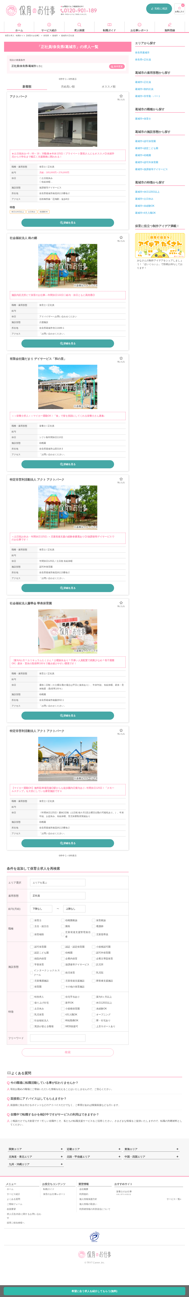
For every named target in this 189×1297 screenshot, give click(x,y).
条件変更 (118, 66)
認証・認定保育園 (75, 946)
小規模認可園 (103, 946)
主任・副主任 (41, 926)
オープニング (103, 1014)
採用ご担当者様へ (16, 1222)
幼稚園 (69, 952)
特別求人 (39, 996)
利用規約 (83, 1194)
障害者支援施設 (104, 980)
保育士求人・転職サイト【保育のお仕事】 (22, 36)
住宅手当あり (72, 996)
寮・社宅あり (103, 1020)
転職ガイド (48, 1189)
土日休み (39, 1008)
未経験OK (101, 1008)
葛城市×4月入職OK (145, 212)
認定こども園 (41, 952)
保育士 (38, 920)
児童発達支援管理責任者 (78, 934)
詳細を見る (70, 222)
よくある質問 (13, 1199)
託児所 (99, 964)
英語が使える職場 (44, 1026)
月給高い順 (68, 86)
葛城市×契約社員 (144, 89)
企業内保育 (71, 958)
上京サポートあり (105, 1026)
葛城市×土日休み (144, 198)
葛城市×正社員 (143, 82)
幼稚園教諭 (71, 920)
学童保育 (39, 964)
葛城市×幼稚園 (143, 155)
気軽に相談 (160, 8)
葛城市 (55, 36)
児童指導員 (102, 934)
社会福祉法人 (41, 1020)
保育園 (38, 986)
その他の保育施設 (75, 986)
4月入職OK (71, 1014)
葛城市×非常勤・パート (148, 96)
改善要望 (11, 1209)
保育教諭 (101, 920)
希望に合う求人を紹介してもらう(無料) (94, 1291)
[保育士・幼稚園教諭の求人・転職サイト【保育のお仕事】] (31, 10)
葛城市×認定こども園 (146, 148)
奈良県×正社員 (143, 59)
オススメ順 (109, 86)
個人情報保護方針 (88, 1199)
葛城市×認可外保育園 (146, 162)
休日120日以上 (104, 1002)
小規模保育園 (72, 1008)
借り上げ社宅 (41, 1002)
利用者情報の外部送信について (94, 1209)
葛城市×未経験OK (144, 205)
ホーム (10, 1189)
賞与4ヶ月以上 (104, 996)
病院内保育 (40, 958)
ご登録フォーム (14, 1204)
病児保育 (70, 972)
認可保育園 (40, 946)
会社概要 (83, 1189)
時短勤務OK (71, 1020)
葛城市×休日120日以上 (147, 191)
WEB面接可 (71, 1026)
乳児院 (99, 972)
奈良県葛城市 (142, 52)
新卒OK (69, 1002)
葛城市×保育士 (143, 118)
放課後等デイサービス (77, 964)
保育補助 (39, 934)
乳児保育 (39, 1014)
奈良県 (46, 36)
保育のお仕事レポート (54, 1194)
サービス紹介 (13, 1194)
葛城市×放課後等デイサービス (151, 169)
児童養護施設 (41, 980)
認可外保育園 (103, 952)
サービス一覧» (174, 1199)
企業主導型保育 (104, 958)
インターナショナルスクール (47, 972)
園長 (67, 926)
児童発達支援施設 (75, 980)
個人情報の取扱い (88, 1204)
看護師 (99, 926)
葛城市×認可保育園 (145, 141)
